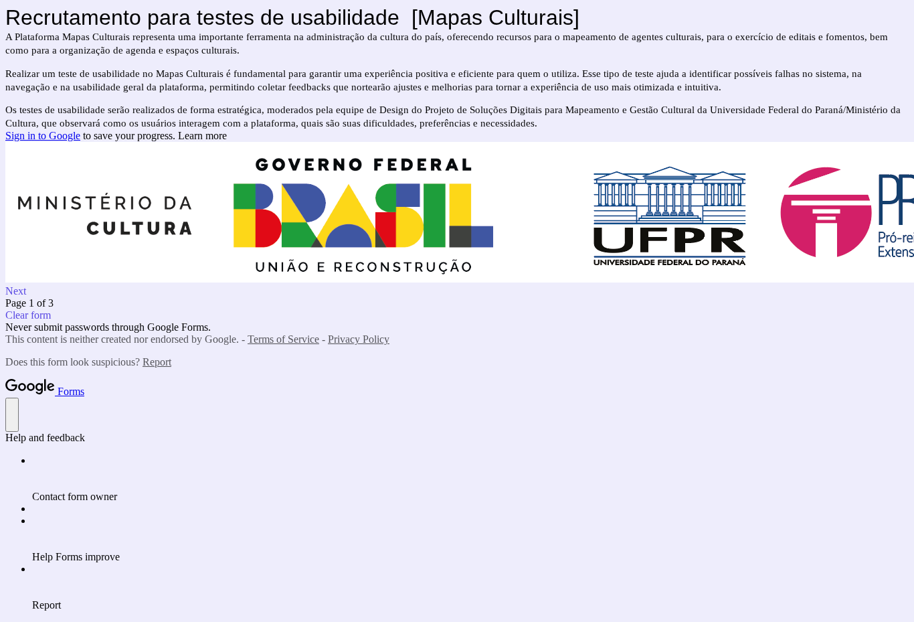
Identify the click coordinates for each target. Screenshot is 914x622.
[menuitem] (470, 479)
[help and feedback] (12, 415)
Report (157, 362)
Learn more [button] (202, 135)
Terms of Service (283, 339)
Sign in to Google (42, 135)
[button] (457, 291)
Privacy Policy (358, 339)
